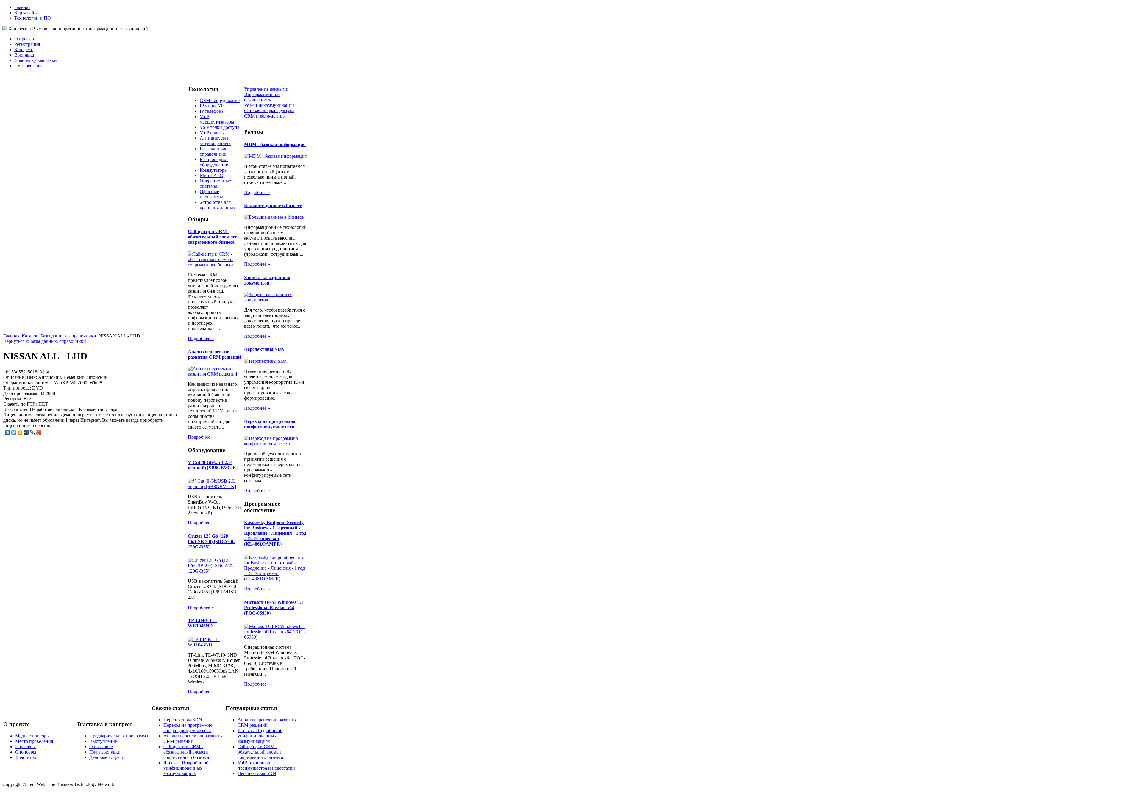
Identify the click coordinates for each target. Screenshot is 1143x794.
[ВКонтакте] (7, 432)
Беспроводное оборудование (214, 162)
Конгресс (23, 49)
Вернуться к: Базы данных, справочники (44, 341)
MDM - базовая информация (275, 144)
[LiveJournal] (32, 432)
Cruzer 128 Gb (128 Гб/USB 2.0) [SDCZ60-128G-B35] (211, 541)
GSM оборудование (220, 100)
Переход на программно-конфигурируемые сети (270, 424)
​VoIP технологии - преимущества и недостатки (266, 765)
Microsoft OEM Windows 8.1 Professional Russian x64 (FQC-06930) (273, 607)
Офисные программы (211, 194)
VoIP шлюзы (212, 132)
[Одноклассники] (20, 432)
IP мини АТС (213, 105)
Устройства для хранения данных (217, 205)
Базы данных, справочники (68, 335)
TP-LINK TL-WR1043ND (202, 623)
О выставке (101, 746)
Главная (22, 7)
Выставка (24, 54)
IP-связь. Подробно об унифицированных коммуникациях (185, 768)
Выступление (103, 741)
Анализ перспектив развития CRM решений (214, 354)
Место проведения (34, 741)
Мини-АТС (211, 175)
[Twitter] (14, 432)
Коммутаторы (214, 170)
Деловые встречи (106, 757)
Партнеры (25, 746)
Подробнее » (201, 338)
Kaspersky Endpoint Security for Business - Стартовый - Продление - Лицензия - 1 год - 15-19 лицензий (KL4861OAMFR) (275, 533)
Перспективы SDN (264, 349)
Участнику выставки (35, 60)
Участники (26, 757)
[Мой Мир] (26, 432)
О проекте (24, 38)
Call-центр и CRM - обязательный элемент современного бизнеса (212, 237)
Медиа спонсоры (32, 735)
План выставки (105, 751)
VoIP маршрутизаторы (217, 119)
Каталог (30, 335)
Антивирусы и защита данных (215, 140)
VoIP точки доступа (219, 127)
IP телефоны (212, 111)
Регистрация (27, 44)
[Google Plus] (39, 432)
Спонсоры (25, 751)
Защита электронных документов (267, 280)
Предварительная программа (118, 735)
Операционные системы (215, 183)
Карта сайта (26, 12)
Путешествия (27, 65)
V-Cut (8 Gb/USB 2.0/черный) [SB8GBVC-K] (213, 465)
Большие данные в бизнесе (273, 205)
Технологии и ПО (32, 18)
